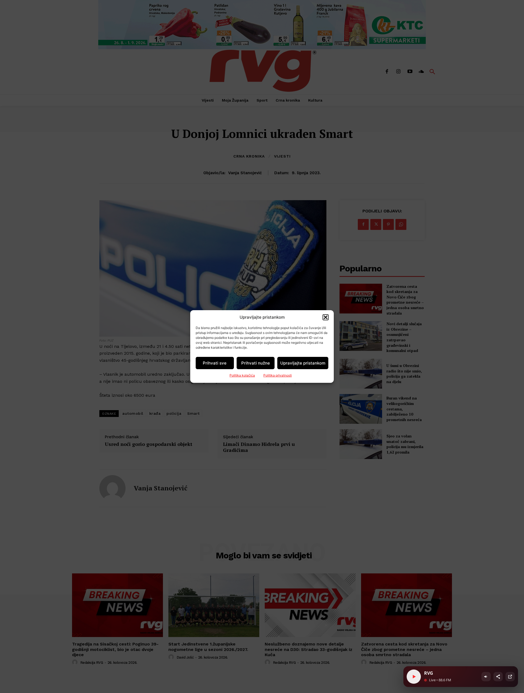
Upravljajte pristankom (302, 363)
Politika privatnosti (277, 375)
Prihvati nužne (255, 363)
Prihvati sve (215, 363)
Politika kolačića (242, 375)
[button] (325, 317)
